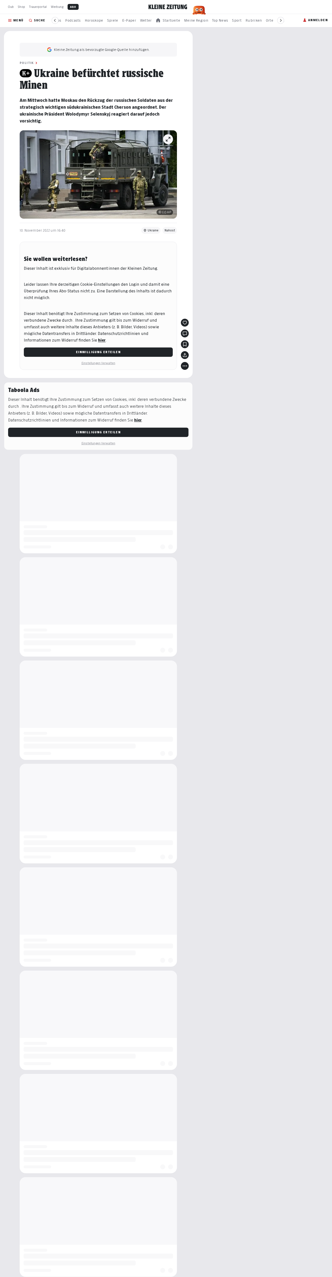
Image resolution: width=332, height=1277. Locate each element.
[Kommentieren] (185, 333)
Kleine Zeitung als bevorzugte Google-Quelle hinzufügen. (102, 49)
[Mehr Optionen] (185, 366)
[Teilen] (185, 355)
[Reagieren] (185, 323)
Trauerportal (38, 6)
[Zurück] (55, 20)
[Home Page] (167, 6)
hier (102, 340)
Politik (27, 62)
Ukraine (153, 230)
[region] (168, 20)
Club (11, 6)
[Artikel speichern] (185, 344)
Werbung (57, 6)
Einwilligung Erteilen (98, 352)
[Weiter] (280, 20)
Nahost (169, 230)
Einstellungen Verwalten (98, 363)
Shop (21, 6)
